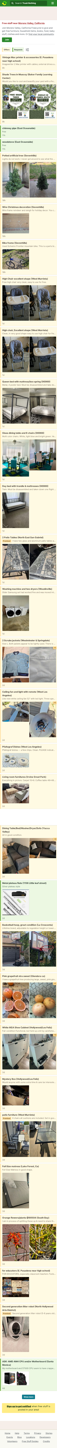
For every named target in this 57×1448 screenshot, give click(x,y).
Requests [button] (18, 50)
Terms (27, 1433)
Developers (45, 1437)
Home (7, 1433)
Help (17, 1433)
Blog (19, 1437)
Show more (28, 1397)
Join (7, 39)
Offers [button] (7, 50)
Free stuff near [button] (23, 23)
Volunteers (12, 1441)
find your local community (41, 34)
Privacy (37, 1433)
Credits (46, 1441)
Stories (49, 1433)
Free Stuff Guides (30, 1441)
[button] (52, 3)
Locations (30, 1437)
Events (9, 1437)
